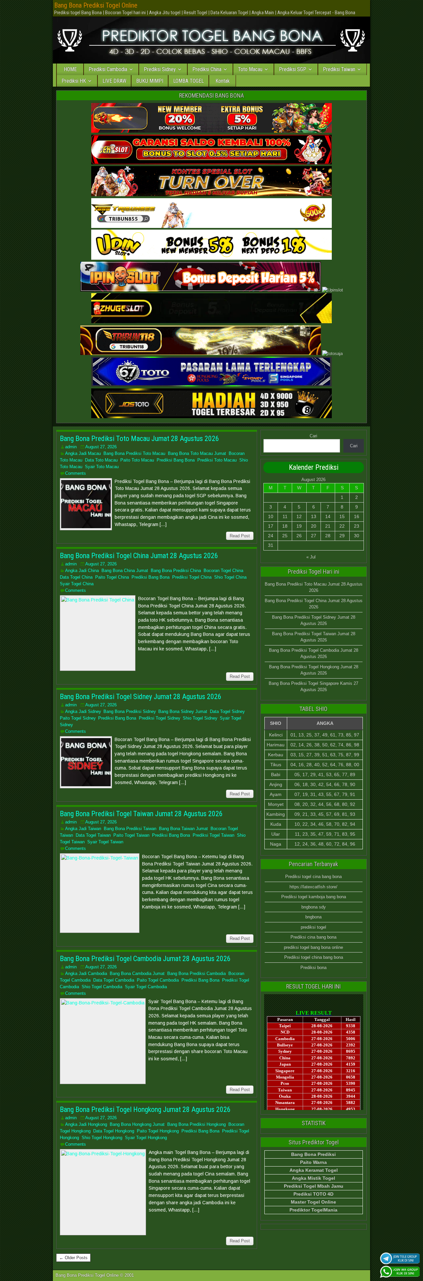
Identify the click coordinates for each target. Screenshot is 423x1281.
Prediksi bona (313, 967)
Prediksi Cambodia (108, 69)
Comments (75, 473)
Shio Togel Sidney (200, 718)
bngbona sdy (313, 907)
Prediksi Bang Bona (176, 460)
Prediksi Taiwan (339, 69)
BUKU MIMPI (149, 81)
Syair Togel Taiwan (105, 841)
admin (71, 446)
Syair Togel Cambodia (146, 986)
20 (313, 526)
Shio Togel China (230, 577)
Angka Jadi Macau (83, 453)
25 (285, 535)
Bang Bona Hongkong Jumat (137, 1124)
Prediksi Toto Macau (217, 460)
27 (313, 535)
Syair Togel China (77, 583)
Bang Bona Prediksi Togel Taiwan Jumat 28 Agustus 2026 (141, 814)
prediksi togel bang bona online (313, 947)
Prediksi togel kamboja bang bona (313, 896)
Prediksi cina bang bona (313, 937)
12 (299, 516)
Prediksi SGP (292, 69)
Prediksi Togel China (192, 577)
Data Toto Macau (101, 460)
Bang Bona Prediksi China (176, 570)
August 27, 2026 (101, 446)
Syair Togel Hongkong (146, 1137)
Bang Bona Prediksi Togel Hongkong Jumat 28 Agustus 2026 (145, 1109)
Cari (313, 435)
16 (356, 516)
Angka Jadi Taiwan (83, 828)
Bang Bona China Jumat (124, 570)
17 (270, 526)
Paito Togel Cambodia (158, 980)
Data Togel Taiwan (93, 835)
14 (327, 516)
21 (327, 526)
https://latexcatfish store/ (313, 886)
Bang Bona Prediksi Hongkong (196, 1124)
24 (270, 535)
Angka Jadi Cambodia (86, 973)
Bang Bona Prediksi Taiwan (130, 828)
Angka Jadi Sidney (83, 711)
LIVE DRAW (114, 81)
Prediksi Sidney (160, 69)
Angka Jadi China (82, 570)
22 (342, 526)
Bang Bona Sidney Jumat (182, 711)
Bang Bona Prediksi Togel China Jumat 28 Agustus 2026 (139, 556)
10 (270, 516)
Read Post (240, 535)
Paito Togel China (112, 577)
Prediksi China (206, 69)
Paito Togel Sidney (78, 718)
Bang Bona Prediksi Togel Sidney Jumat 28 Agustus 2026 (140, 696)
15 (342, 516)
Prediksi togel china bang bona (313, 957)
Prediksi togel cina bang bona (313, 876)
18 (285, 526)
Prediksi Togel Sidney (159, 718)
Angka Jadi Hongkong (86, 1124)
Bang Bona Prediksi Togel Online (95, 5)
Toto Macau (250, 69)
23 (356, 526)
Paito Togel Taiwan (131, 835)
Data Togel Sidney (227, 711)
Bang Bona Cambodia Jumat (137, 973)
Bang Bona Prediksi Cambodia (196, 973)
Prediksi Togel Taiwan (213, 835)
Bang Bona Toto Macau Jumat (197, 453)
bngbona (313, 916)
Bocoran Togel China (223, 570)
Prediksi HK (73, 81)
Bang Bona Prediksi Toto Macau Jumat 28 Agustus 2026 (139, 438)
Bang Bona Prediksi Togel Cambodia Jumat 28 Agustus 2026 (145, 958)
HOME (70, 69)
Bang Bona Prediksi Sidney (129, 711)
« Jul (311, 556)
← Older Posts (73, 1257)
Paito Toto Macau (137, 460)
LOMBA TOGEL (188, 81)
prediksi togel (313, 927)
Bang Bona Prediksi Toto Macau (134, 453)
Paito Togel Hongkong (158, 1130)
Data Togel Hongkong (113, 1130)
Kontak (222, 81)
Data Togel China (76, 577)
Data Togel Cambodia (113, 980)
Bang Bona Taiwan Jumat (183, 828)
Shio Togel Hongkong (102, 1137)
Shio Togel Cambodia (102, 986)
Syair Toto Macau (102, 466)
